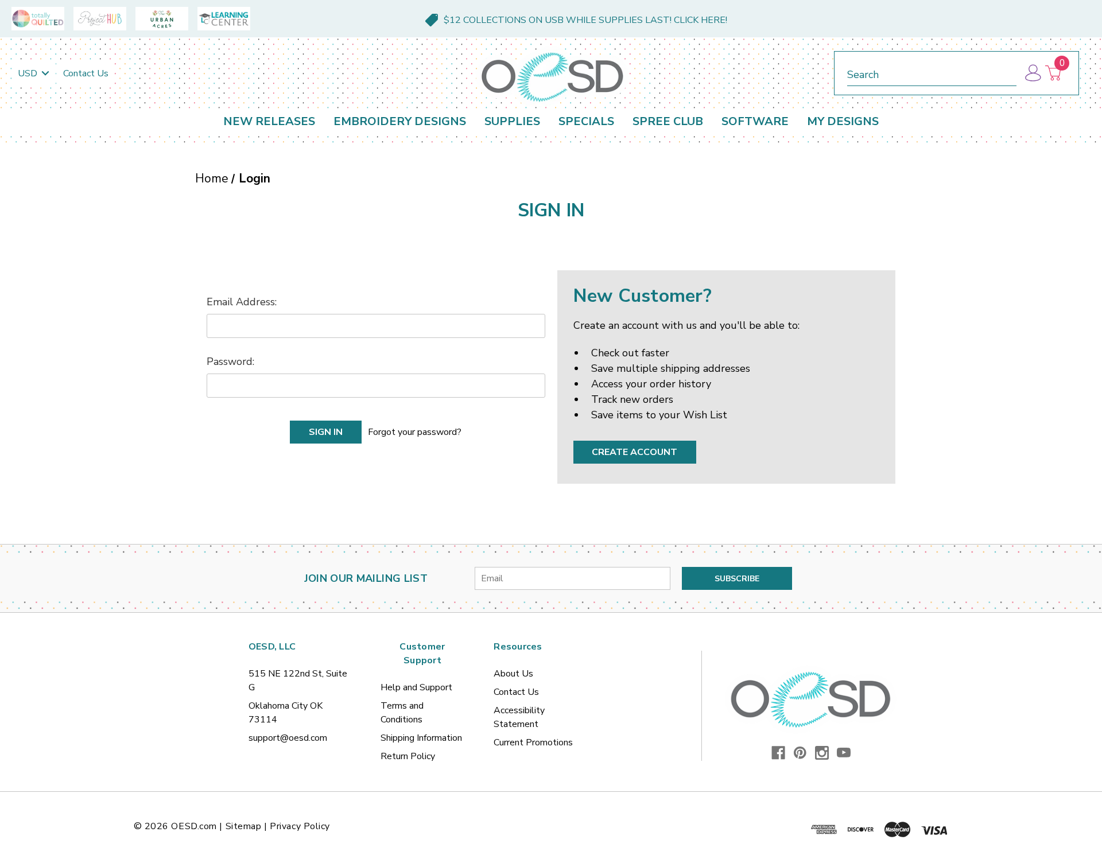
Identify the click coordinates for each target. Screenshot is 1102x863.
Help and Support (416, 687)
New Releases (269, 121)
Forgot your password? (414, 432)
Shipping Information (421, 738)
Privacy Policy (300, 826)
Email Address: (242, 302)
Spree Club (668, 121)
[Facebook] (778, 753)
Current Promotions (533, 742)
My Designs (843, 121)
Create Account (634, 452)
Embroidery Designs (399, 121)
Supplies (512, 121)
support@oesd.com (288, 738)
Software (755, 121)
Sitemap (244, 826)
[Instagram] (822, 753)
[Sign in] (1032, 73)
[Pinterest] (800, 753)
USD (29, 73)
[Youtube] (844, 753)
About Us (513, 673)
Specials (586, 121)
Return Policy (408, 756)
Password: (230, 361)
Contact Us (85, 73)
